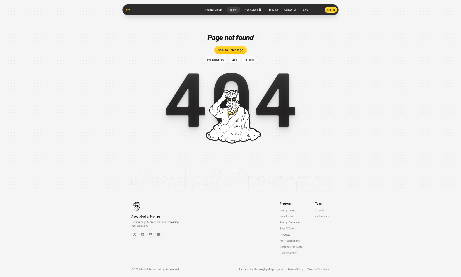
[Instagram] (158, 234)
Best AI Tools (287, 228)
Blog (305, 9)
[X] (134, 234)
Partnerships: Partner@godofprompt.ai (261, 269)
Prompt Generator (290, 222)
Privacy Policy (295, 269)
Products (273, 9)
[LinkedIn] (142, 234)
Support (319, 210)
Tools (233, 9)
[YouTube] (150, 234)
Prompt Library (213, 9)
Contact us (290, 9)
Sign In (331, 9)
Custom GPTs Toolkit (291, 246)
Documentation (288, 253)
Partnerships (322, 216)
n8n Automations (290, 240)
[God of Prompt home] (128, 10)
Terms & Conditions (318, 269)
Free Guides (251, 9)
